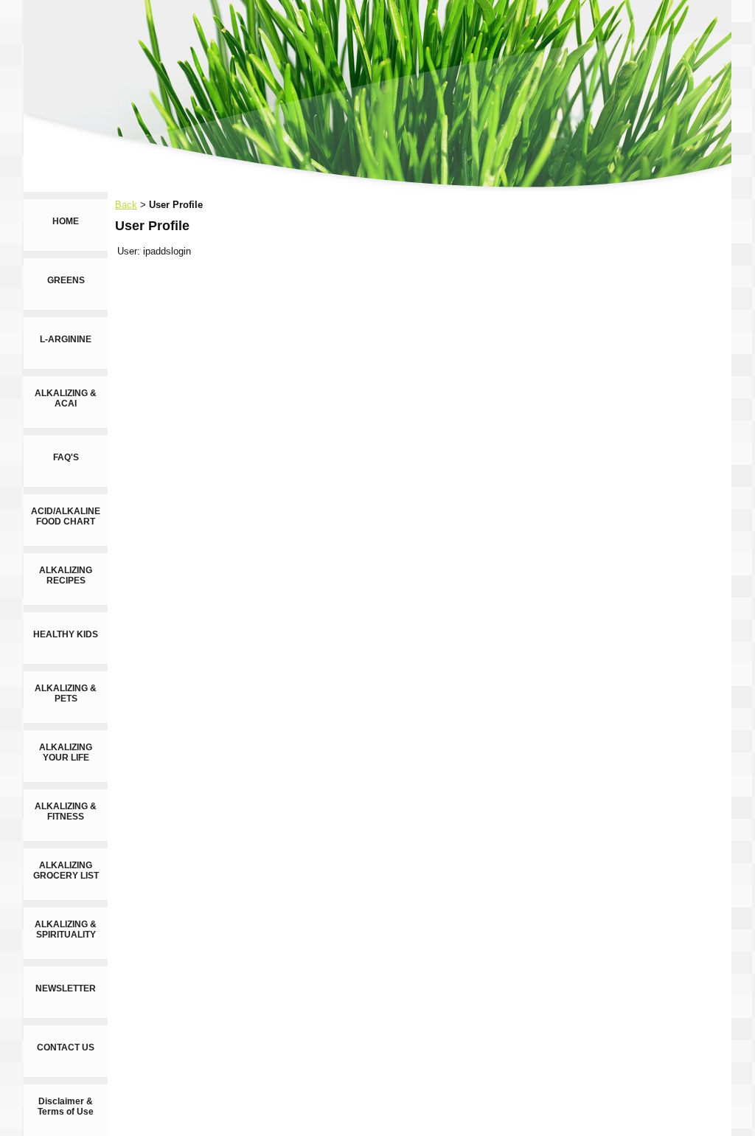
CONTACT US (65, 1047)
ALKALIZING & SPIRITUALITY (66, 929)
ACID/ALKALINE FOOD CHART (65, 516)
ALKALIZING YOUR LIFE (65, 752)
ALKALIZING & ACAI (66, 398)
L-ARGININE (65, 339)
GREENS (66, 280)
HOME (65, 221)
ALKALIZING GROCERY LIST (66, 870)
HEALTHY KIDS (65, 634)
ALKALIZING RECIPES (65, 575)
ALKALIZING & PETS (66, 693)
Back (126, 204)
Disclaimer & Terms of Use (66, 1106)
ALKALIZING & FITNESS (66, 811)
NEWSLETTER (65, 988)
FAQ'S (66, 457)
